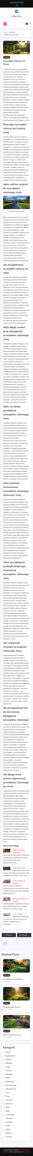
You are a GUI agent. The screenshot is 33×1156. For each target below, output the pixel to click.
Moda (8, 1078)
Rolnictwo (6, 57)
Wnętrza (9, 1133)
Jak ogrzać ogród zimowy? (12, 1007)
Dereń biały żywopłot (19, 868)
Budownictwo (10, 1056)
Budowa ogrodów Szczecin (12, 1035)
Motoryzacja (10, 1081)
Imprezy (9, 1070)
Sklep (8, 1107)
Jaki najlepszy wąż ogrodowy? (13, 979)
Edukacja (9, 1063)
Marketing (9, 1074)
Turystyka (9, 1122)
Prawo (8, 1096)
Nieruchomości (11, 1085)
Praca (8, 1093)
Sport (8, 1111)
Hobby (8, 1067)
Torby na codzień (17, 914)
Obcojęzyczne (11, 1089)
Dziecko (8, 1059)
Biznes (8, 1052)
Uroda (8, 1126)
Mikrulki (17, 16)
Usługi (8, 1129)
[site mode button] (26, 24)
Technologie (10, 1115)
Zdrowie (8, 1137)
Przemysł (9, 1100)
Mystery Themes (25, 1152)
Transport (9, 1118)
